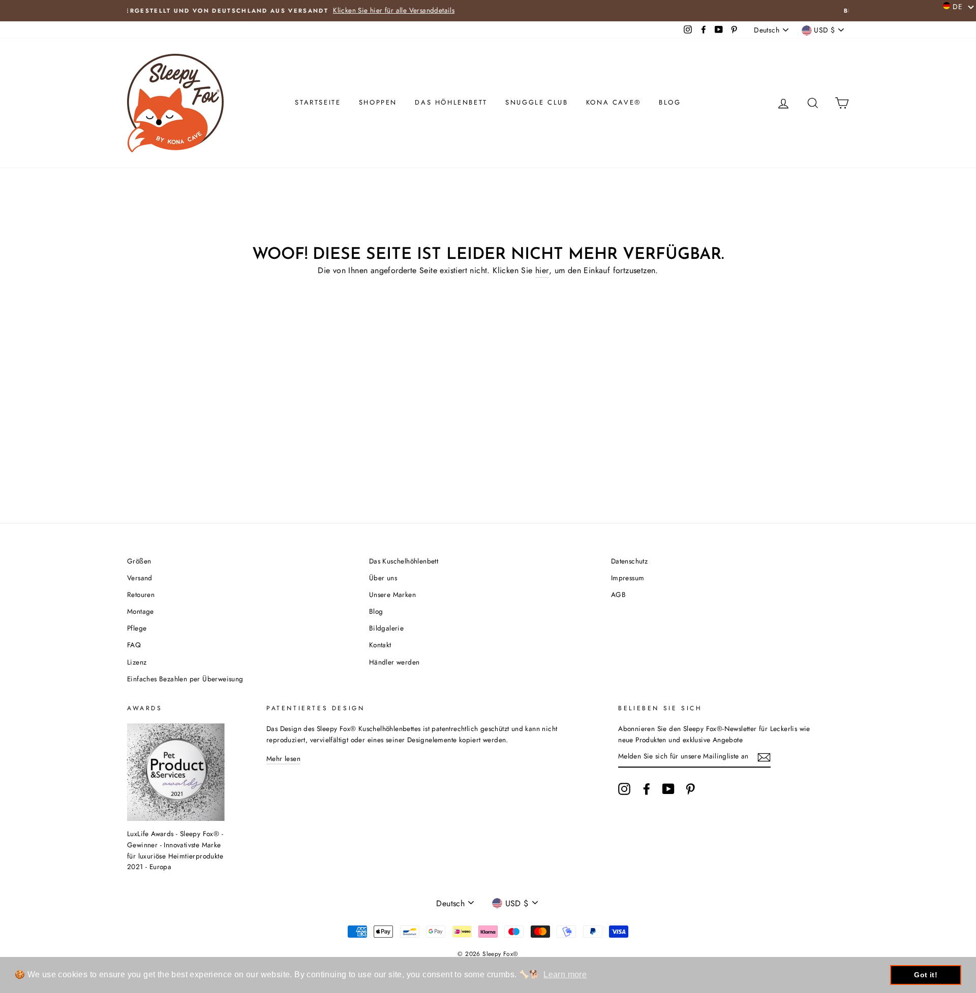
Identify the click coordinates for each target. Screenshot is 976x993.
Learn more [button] (565, 974)
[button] (958, 6)
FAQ (134, 645)
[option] (488, 10)
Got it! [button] (925, 975)
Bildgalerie (386, 628)
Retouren (141, 594)
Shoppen (378, 102)
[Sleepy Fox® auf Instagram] (624, 789)
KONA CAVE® (613, 102)
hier (542, 270)
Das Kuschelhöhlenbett (403, 561)
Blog (670, 102)
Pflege (136, 628)
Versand (139, 578)
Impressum (628, 578)
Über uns (383, 578)
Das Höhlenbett (451, 102)
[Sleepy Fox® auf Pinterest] (690, 789)
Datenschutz (629, 561)
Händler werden (394, 662)
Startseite (318, 102)
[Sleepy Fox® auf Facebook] (646, 789)
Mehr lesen (283, 758)
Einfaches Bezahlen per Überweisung (185, 679)
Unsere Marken (392, 594)
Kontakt (380, 645)
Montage (140, 611)
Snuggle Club (536, 102)
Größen (139, 561)
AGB (618, 594)
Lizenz (136, 662)
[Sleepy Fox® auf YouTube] (668, 789)
